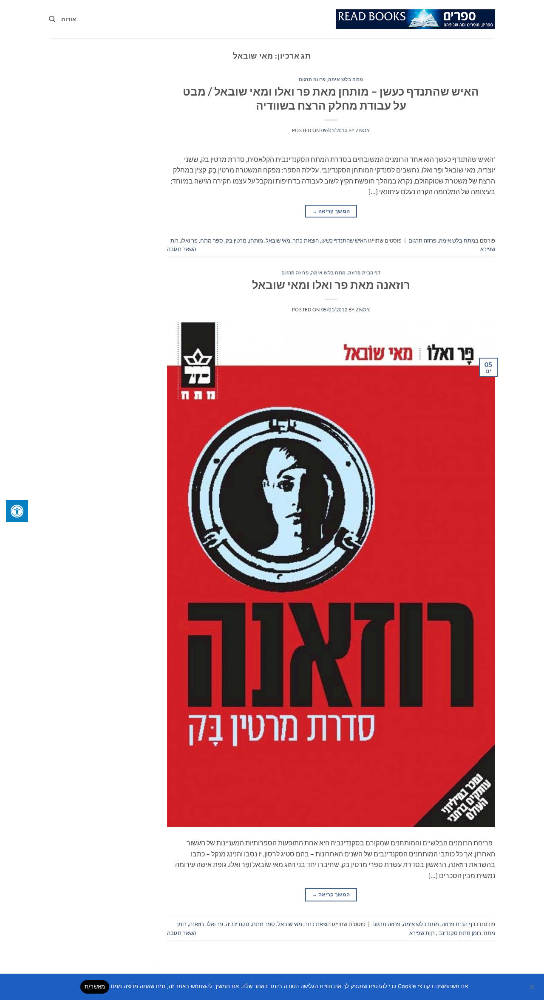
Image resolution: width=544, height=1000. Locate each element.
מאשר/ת (95, 986)
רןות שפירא (422, 932)
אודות (68, 19)
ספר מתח (211, 240)
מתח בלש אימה (345, 79)
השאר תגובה (181, 249)
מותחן (256, 240)
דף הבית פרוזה (364, 272)
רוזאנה (196, 924)
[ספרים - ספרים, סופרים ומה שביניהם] (415, 19)
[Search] (52, 19)
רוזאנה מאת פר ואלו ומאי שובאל (331, 284)
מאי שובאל (278, 240)
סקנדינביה (237, 924)
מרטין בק (236, 240)
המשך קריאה (331, 211)
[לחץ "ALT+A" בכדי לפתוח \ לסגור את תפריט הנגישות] (17, 511)
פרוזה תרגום (312, 79)
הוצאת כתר (306, 240)
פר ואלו (189, 240)
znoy (363, 130)
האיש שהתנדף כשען (344, 240)
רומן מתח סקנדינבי (459, 932)
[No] (532, 989)
